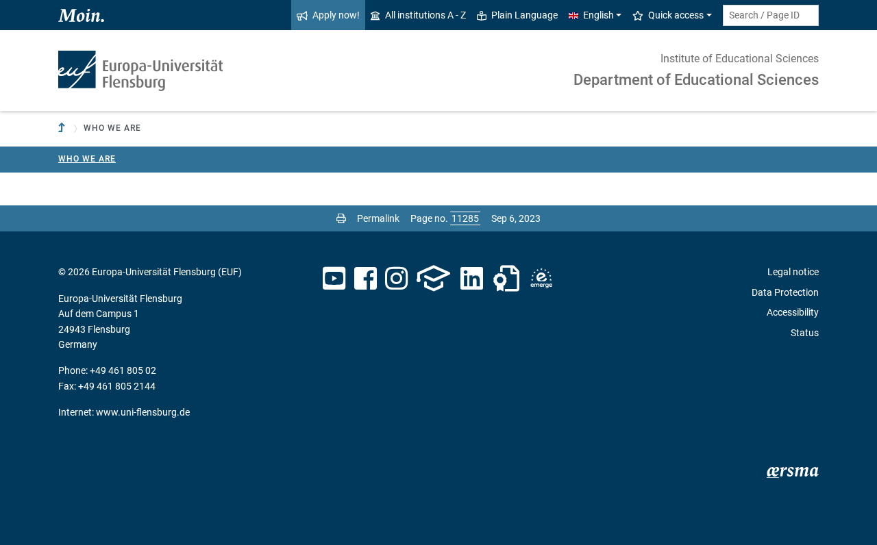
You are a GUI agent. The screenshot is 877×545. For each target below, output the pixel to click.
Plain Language (524, 15)
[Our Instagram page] (396, 278)
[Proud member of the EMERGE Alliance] (541, 278)
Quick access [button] (676, 15)
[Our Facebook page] (365, 278)
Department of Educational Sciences (696, 79)
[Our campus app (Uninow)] (433, 278)
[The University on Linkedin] (472, 278)
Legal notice (793, 271)
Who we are (87, 159)
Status (805, 332)
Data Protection (785, 292)
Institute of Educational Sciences (739, 58)
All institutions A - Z (425, 15)
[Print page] (341, 218)
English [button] (598, 15)
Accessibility (793, 312)
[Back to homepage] (140, 71)
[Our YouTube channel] (334, 278)
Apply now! (336, 15)
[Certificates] (506, 278)
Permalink (378, 218)
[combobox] (771, 15)
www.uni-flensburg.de (143, 412)
